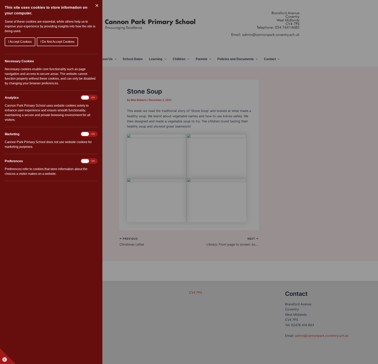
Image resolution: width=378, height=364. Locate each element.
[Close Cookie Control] (96, 5)
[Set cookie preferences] (8, 356)
